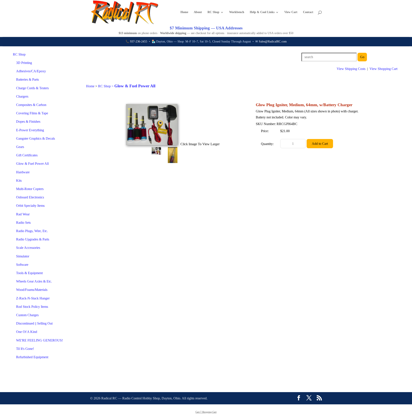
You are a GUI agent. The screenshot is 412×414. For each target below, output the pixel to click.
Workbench (236, 12)
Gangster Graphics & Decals (35, 138)
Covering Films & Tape (32, 113)
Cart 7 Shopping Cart (206, 412)
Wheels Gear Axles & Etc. (34, 281)
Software (22, 264)
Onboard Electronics (30, 197)
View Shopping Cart (383, 69)
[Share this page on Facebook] (298, 398)
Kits (19, 180)
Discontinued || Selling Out (34, 323)
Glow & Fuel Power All (32, 163)
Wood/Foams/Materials (31, 290)
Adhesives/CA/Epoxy (31, 71)
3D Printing (24, 63)
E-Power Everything (30, 130)
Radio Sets (23, 222)
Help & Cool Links (262, 12)
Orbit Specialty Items (30, 205)
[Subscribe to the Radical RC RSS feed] (319, 398)
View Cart (290, 12)
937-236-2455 (138, 41)
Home (184, 12)
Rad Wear (23, 214)
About (198, 12)
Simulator (22, 256)
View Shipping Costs (351, 69)
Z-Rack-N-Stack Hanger (33, 298)
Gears (20, 147)
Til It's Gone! (25, 349)
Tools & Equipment (29, 273)
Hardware (23, 172)
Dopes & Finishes (28, 121)
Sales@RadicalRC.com (273, 41)
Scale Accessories (28, 247)
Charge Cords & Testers (32, 88)
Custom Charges (27, 315)
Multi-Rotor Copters (30, 189)
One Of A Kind (26, 332)
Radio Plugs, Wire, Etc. (32, 231)
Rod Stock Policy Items (32, 306)
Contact (308, 12)
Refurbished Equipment (32, 357)
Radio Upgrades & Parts (32, 239)
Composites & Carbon (31, 105)
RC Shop (213, 12)
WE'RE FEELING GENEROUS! (39, 340)
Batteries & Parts (27, 79)
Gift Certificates (27, 155)
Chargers (22, 96)
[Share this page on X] (309, 398)
